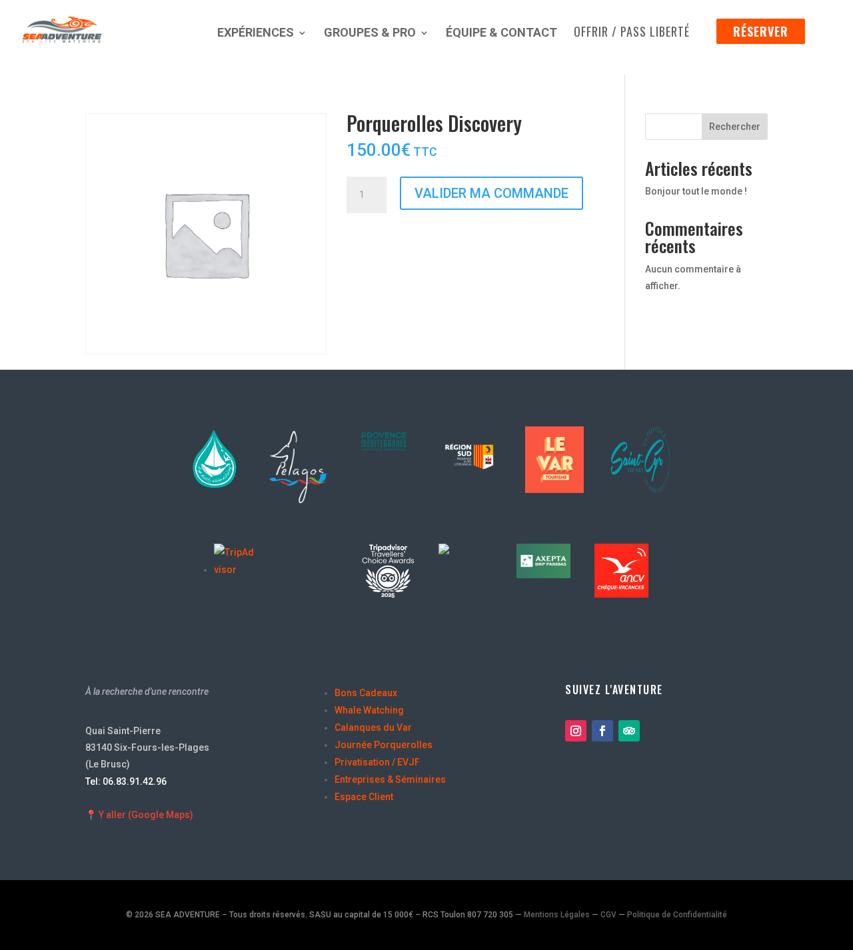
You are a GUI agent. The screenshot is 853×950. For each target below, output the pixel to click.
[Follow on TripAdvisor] (629, 730)
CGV (608, 914)
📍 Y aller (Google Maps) (139, 814)
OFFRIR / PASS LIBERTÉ (632, 33)
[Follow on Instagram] (575, 730)
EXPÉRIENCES (255, 33)
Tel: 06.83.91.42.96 (126, 781)
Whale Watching (369, 710)
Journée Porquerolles (383, 744)
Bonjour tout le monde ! (696, 191)
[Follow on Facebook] (602, 730)
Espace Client (364, 796)
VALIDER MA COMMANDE (491, 193)
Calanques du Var (373, 727)
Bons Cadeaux (366, 693)
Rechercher (734, 126)
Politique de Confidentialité (677, 914)
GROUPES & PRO (370, 33)
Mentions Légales (557, 914)
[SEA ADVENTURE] (471, 551)
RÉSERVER (760, 31)
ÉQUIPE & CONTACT (501, 33)
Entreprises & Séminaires (390, 779)
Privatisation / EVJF (377, 762)
